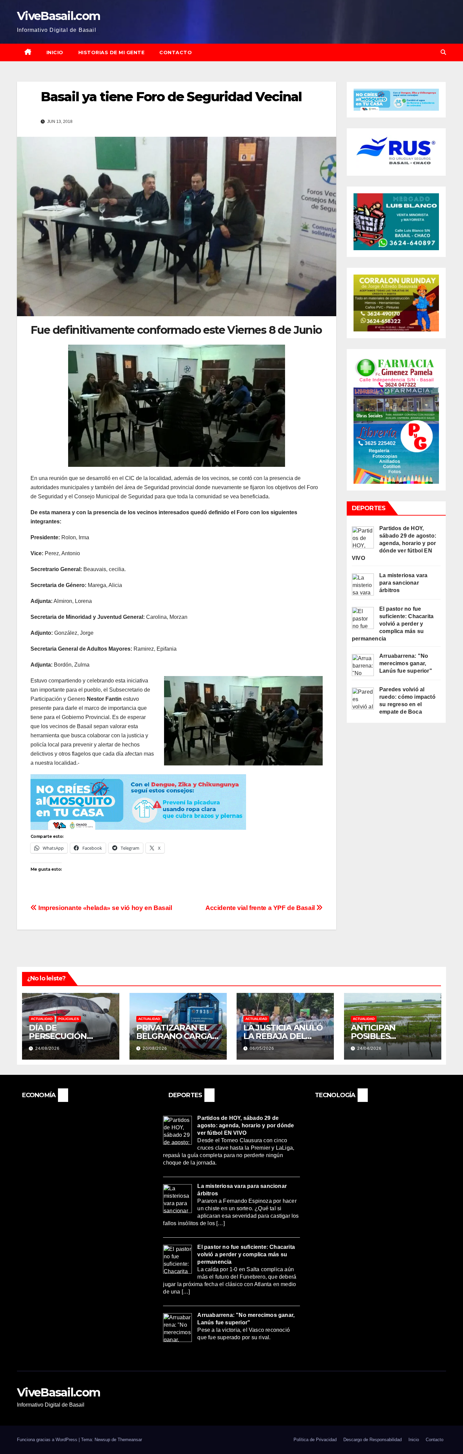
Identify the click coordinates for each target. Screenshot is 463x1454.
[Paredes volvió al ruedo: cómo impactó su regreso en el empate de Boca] (363, 698)
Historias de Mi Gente (111, 52)
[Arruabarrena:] (363, 665)
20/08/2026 (155, 1048)
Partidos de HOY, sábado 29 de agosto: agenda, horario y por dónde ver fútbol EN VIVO (394, 543)
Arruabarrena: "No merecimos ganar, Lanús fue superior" (405, 663)
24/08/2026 (47, 1048)
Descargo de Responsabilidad (372, 1439)
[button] (443, 52)
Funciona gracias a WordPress (48, 1439)
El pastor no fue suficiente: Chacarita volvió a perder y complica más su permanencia (393, 624)
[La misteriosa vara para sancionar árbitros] (363, 584)
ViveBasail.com (58, 16)
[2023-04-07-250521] (138, 801)
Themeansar (130, 1439)
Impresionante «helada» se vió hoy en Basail (104, 907)
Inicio (54, 52)
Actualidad (42, 1019)
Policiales (68, 1019)
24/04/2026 (369, 1048)
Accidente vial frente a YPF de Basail (260, 907)
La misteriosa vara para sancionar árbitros (403, 582)
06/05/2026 (262, 1048)
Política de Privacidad (315, 1439)
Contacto (175, 52)
